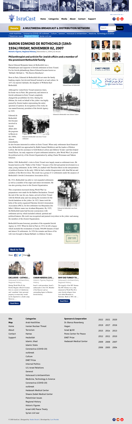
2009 (100, 342)
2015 (100, 330)
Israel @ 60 (69, 330)
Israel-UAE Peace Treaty (37, 409)
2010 (114, 336)
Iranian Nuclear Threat (36, 326)
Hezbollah (30, 337)
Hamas (29, 334)
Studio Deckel (34, 419)
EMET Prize (31, 360)
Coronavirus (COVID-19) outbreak (36, 33)
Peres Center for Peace (75, 334)
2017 (107, 325)
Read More (15, 303)
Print (25, 255)
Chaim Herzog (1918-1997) (46, 277)
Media (64, 19)
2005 (107, 347)
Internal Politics (33, 364)
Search (120, 28)
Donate (14, 28)
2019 (100, 325)
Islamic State (32, 345)
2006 (100, 347)
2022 (100, 319)
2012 (100, 336)
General (62, 33)
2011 (107, 336)
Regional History (31, 36)
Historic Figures (15, 51)
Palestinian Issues (16, 36)
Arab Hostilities (15, 33)
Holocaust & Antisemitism (77, 33)
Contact (81, 19)
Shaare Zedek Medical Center (39, 394)
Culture (54, 33)
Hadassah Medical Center (37, 390)
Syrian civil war (46, 36)
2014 (107, 330)
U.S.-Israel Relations (35, 367)
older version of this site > (116, 14)
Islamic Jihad (31, 341)
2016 (114, 325)
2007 (114, 342)
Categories (53, 19)
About (73, 19)
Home (43, 19)
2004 (114, 347)
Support (92, 19)
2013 (114, 330)
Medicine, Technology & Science (101, 33)
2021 (107, 319)
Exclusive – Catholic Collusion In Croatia (30, 277)
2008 (107, 342)
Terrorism (30, 330)
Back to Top (16, 249)
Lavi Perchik (54, 419)
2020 (114, 319)
